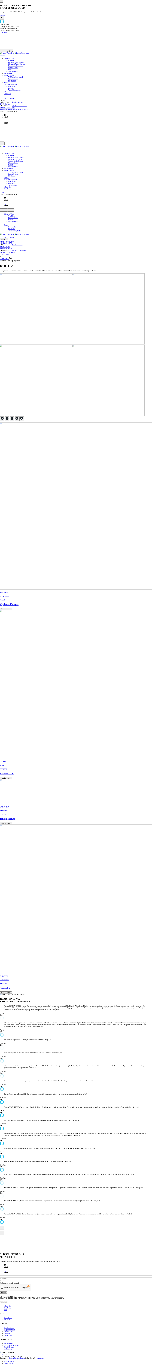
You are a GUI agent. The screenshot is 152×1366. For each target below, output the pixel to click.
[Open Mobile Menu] (3, 210)
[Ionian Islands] (17, 418)
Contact (2, 55)
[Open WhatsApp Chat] (2, 18)
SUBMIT (3, 1292)
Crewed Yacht (8, 1331)
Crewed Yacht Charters (15, 66)
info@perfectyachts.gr (20, 109)
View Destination (6, 609)
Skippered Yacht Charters (16, 64)
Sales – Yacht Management (10, 83)
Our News (7, 94)
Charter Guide (13, 68)
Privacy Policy (9, 1361)
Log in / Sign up (8, 98)
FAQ (5, 1310)
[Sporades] (21, 418)
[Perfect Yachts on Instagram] (6, 117)
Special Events (13, 79)
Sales (6, 225)
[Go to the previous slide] (2, 1228)
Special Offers (13, 71)
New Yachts (12, 86)
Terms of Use (8, 1363)
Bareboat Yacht (9, 1328)
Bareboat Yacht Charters (16, 62)
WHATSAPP (4, 259)
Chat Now (3, 32)
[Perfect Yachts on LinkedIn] (6, 123)
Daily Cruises (8, 73)
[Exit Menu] (2, 143)
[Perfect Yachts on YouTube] (6, 119)
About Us (7, 92)
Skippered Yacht (9, 1330)
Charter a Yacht (9, 58)
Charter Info (8, 1335)
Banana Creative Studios (17, 1358)
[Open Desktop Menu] (10, 210)
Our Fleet (11, 60)
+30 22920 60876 (6, 109)
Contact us (3, 1354)
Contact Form (4, 254)
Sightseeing (12, 81)
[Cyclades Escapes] (7, 418)
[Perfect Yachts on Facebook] (5, 115)
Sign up (2, 15)
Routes (10, 69)
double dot (40, 1358)
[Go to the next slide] (2, 1233)
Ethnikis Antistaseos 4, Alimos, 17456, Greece (13, 107)
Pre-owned (11, 88)
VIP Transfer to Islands (15, 77)
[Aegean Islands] (2, 418)
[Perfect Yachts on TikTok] (5, 121)
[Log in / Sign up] (1, 150)
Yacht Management (14, 90)
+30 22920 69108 (6, 248)
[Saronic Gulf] (12, 418)
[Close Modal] (1, 1)
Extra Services (9, 75)
